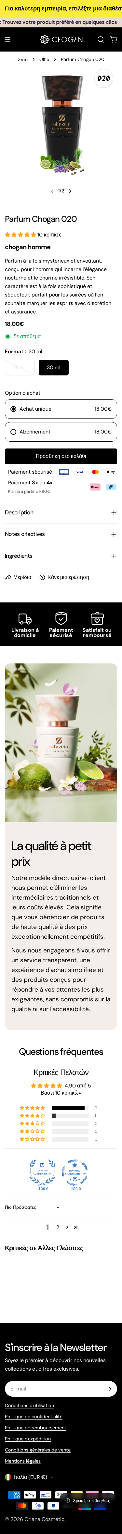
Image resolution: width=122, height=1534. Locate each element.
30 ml (54, 367)
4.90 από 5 (78, 1085)
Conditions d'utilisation (29, 1405)
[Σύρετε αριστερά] (52, 191)
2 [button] (57, 1227)
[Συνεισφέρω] (109, 1389)
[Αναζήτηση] (100, 39)
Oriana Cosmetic (44, 1519)
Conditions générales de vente (38, 1450)
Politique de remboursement (35, 1428)
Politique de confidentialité (33, 1417)
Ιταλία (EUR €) (30, 1477)
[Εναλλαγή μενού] (7, 39)
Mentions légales (23, 1461)
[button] (21, 234)
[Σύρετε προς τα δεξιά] (70, 191)
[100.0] (42, 1173)
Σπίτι (23, 59)
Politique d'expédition (28, 1439)
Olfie (44, 59)
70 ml (24, 369)
